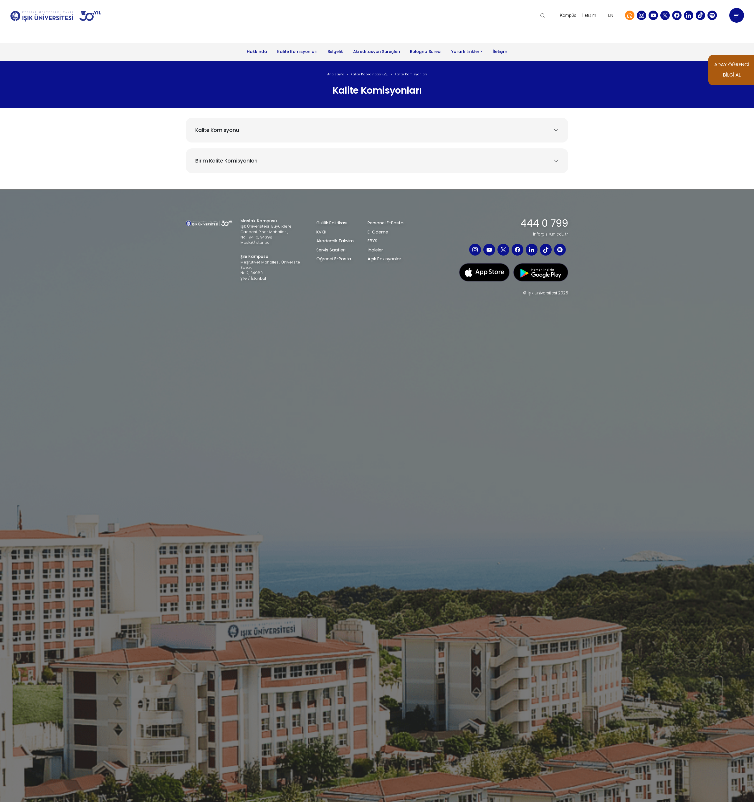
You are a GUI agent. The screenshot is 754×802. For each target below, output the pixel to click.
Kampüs (568, 15)
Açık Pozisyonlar (384, 259)
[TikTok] (700, 15)
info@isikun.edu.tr (550, 234)
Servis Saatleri (330, 250)
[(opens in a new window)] (484, 272)
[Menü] (736, 15)
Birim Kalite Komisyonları (226, 160)
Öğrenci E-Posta (333, 259)
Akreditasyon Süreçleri (376, 51)
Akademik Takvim (335, 241)
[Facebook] (677, 15)
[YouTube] (653, 15)
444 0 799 (544, 223)
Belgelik (335, 51)
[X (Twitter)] (665, 15)
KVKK (321, 232)
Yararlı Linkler (465, 51)
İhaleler (375, 250)
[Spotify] (712, 15)
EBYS (372, 241)
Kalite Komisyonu (217, 130)
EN (610, 15)
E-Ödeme (378, 232)
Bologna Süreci (425, 51)
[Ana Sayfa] (629, 15)
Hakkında (257, 51)
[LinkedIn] (688, 15)
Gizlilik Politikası (331, 223)
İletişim (589, 15)
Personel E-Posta (386, 223)
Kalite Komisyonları (297, 51)
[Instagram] (641, 15)
